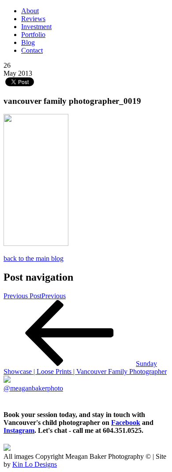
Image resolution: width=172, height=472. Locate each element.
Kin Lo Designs (34, 464)
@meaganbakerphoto (33, 388)
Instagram (19, 430)
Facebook (125, 422)
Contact (32, 50)
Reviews (33, 18)
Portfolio (33, 34)
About (30, 11)
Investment (36, 26)
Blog (28, 42)
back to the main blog (34, 258)
